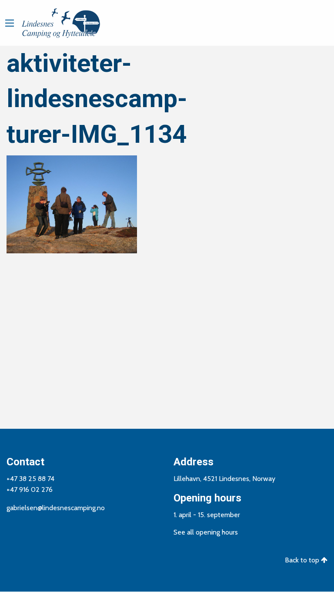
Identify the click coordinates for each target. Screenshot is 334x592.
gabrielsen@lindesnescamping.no (56, 508)
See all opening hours (206, 532)
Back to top (303, 560)
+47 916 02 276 (30, 489)
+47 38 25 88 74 (30, 478)
